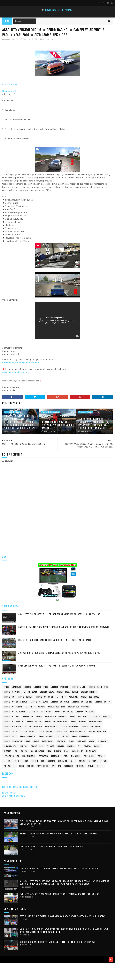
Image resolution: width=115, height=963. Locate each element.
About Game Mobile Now (13, 796)
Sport (73, 761)
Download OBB (10, 91)
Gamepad (87, 746)
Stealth (82, 761)
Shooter (51, 761)
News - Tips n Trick (11, 756)
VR (103, 766)
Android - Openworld (33, 726)
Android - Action (41, 687)
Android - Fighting (89, 692)
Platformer (76, 756)
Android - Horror (25, 697)
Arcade (36, 741)
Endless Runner (37, 746)
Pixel (66, 756)
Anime (28, 741)
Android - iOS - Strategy (101, 716)
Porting (7, 761)
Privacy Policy (9, 792)
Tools (21, 766)
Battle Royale (48, 741)
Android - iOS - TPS (34, 721)
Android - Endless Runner (67, 692)
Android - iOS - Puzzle (64, 712)
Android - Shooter (77, 731)
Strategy (92, 761)
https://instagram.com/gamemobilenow (20, 362)
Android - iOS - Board (39, 702)
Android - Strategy (28, 736)
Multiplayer (91, 751)
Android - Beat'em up (12, 692)
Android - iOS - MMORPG (35, 707)
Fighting (71, 746)
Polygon (101, 756)
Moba (66, 751)
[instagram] (108, 3)
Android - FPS (9, 697)
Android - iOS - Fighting (82, 702)
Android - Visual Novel (13, 741)
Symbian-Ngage (9, 766)
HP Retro (7, 751)
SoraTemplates (3, 959)
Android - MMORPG (78, 721)
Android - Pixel (51, 726)
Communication (10, 746)
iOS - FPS (24, 751)
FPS (79, 746)
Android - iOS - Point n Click (40, 712)
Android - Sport (10, 736)
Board (71, 741)
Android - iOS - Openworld (78, 707)
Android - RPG (61, 731)
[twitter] (103, 3)
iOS (16, 751)
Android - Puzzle (10, 731)
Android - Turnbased (80, 736)
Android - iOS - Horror (13, 707)
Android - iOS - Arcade (90, 697)
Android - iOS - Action (44, 697)
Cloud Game (102, 741)
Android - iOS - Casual (60, 702)
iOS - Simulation (37, 751)
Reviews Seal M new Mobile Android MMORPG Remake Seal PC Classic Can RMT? (59, 833)
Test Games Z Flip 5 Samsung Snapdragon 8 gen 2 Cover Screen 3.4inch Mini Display (62, 916)
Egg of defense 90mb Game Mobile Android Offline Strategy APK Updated (54, 639)
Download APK (9, 84)
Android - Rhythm (45, 731)
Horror (97, 746)
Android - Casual (47, 692)
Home (7, 21)
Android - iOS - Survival (13, 721)
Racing (53, 39)
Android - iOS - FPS (103, 702)
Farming (61, 746)
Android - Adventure (59, 687)
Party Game (55, 756)
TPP (53, 766)
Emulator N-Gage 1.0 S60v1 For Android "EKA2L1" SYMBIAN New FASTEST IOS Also (59, 894)
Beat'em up (61, 741)
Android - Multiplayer (12, 726)
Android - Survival (46, 736)
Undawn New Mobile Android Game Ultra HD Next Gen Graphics (51, 846)
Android (46, 39)
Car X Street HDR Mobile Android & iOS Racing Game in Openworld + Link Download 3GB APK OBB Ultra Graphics (93, 423)
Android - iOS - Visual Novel (56, 721)
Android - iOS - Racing (85, 712)
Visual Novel (93, 766)
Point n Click (89, 756)
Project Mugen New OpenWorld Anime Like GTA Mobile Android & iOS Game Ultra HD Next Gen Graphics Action (64, 822)
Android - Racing (12, 412)
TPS (59, 766)
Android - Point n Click (91, 726)
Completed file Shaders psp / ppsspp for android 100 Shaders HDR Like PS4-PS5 (59, 614)
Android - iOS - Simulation (56, 716)
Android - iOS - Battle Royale (15, 702)
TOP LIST (30, 766)
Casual (92, 741)
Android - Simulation (50, 412)
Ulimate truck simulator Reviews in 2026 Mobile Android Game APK (58, 424)
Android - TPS (63, 736)
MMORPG (57, 751)
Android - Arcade (78, 687)
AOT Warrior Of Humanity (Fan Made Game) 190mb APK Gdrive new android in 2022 (59, 652)
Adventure (16, 687)
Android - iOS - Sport (78, 716)
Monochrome (77, 751)
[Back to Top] (111, 959)
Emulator (23, 746)
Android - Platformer (69, 726)
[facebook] (99, 3)
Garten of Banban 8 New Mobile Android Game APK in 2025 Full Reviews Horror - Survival (63, 627)
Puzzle (16, 761)
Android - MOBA (95, 721)
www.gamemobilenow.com (15, 372)
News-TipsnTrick (28, 756)
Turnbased (68, 766)
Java (49, 751)
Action (6, 687)
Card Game (82, 741)
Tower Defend (42, 766)
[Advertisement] (57, 530)
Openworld (43, 756)
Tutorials (80, 766)
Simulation (62, 761)
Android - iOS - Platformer (14, 712)
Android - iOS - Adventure (67, 697)
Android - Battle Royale (98, 687)
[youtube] (112, 3)
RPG (42, 761)
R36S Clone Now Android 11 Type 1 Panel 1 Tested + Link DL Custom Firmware (56, 665)
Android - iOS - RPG (11, 716)
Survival (103, 761)
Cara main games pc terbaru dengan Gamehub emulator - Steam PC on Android (59, 868)
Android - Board (30, 692)
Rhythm (35, 761)
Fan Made (50, 746)
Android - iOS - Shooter (32, 716)
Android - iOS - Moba (56, 707)
